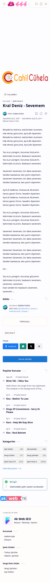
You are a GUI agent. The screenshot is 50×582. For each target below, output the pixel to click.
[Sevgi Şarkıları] (36, 455)
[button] (4, 4)
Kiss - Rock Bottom (16, 432)
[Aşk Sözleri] (13, 449)
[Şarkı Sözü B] (23, 377)
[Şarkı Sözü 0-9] (13, 461)
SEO (19, 308)
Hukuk (33, 308)
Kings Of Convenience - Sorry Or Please (23, 411)
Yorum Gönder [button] (25, 359)
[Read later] (36, 113)
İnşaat (24, 311)
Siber (23, 308)
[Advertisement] (25, 35)
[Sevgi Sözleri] (13, 455)
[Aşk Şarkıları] (36, 449)
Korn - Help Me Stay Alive (19, 422)
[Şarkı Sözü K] (10, 332)
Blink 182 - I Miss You (17, 380)
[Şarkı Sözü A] (36, 461)
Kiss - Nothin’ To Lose (17, 398)
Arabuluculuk (14, 311)
